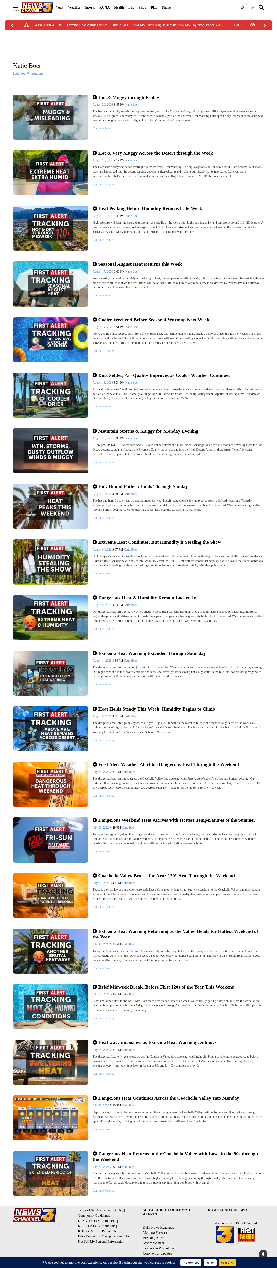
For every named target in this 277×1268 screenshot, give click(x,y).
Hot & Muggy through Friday (128, 97)
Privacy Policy (113, 1210)
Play (154, 7)
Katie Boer (131, 104)
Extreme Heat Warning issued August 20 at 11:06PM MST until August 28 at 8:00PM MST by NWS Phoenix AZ (145, 25)
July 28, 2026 (101, 944)
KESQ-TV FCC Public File (97, 1221)
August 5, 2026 (102, 605)
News (60, 7)
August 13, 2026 (103, 382)
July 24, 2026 (101, 1050)
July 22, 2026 (101, 1166)
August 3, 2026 (102, 716)
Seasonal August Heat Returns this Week (140, 264)
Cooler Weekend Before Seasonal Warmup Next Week (153, 319)
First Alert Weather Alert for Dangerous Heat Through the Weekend (168, 764)
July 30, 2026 (101, 827)
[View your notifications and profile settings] (263, 1254)
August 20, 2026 (103, 104)
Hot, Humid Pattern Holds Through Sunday (143, 486)
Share (166, 7)
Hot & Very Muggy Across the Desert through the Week (155, 153)
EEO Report (86, 1236)
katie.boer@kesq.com (28, 73)
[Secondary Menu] (18, 7)
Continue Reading (103, 128)
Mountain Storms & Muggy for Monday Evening (148, 431)
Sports (90, 7)
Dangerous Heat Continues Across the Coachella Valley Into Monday (168, 1098)
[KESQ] (37, 7)
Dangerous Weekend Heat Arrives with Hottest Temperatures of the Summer (177, 820)
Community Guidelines (94, 1215)
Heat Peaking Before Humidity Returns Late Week (150, 208)
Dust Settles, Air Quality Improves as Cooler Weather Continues (164, 375)
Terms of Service (89, 1210)
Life (131, 7)
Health (119, 7)
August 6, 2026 (102, 549)
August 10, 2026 (103, 438)
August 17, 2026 (103, 271)
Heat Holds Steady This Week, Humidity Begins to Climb (156, 709)
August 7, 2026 (102, 494)
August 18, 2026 (103, 216)
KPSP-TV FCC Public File (96, 1226)
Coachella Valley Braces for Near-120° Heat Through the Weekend (166, 875)
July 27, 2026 (101, 994)
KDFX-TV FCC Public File (97, 1231)
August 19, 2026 (103, 160)
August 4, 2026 (102, 660)
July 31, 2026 (101, 772)
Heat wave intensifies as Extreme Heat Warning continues (157, 1042)
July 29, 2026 (101, 883)
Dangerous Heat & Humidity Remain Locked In (147, 597)
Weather (74, 7)
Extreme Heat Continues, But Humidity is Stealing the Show (159, 542)
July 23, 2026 (101, 1105)
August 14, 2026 (103, 327)
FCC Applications (109, 1236)
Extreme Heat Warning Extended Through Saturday (152, 653)
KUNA (104, 7)
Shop (142, 7)
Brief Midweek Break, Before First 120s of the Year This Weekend (166, 987)
